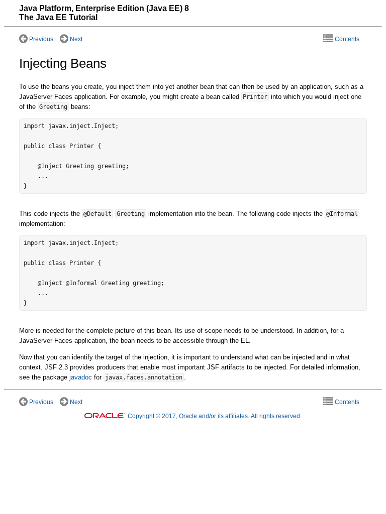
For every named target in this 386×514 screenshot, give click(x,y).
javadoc (80, 377)
